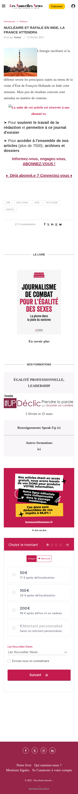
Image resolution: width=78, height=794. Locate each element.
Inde (37, 202)
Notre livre (23, 765)
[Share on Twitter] (48, 224)
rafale (10, 209)
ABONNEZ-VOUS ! (39, 164)
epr (8, 202)
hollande (22, 202)
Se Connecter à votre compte (52, 770)
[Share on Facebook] (44, 224)
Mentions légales (17, 770)
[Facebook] (26, 750)
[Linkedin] (52, 750)
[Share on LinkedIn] (52, 224)
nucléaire (52, 202)
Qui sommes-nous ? (48, 765)
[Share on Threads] (56, 224)
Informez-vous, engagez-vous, (39, 159)
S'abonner (57, 6)
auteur (17, 37)
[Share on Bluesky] (60, 224)
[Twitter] (35, 750)
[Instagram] (44, 750)
